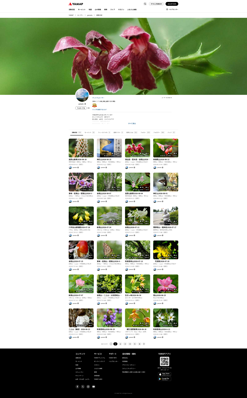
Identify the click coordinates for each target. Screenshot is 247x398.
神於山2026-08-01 (160, 193)
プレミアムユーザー (98, 98)
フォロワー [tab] (158, 132)
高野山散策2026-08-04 (134, 193)
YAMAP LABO (98, 379)
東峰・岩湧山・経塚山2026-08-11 (82, 193)
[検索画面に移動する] (145, 4)
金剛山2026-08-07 (104, 193)
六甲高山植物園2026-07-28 (79, 227)
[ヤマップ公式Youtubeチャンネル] (94, 387)
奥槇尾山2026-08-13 (161, 159)
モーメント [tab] (89, 132)
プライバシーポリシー (129, 365)
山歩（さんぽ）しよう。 (82, 379)
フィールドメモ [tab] (104, 132)
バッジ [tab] (171, 132)
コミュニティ (79, 372)
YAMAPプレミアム (99, 358)
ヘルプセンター (173, 9)
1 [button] (115, 344)
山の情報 (98, 9)
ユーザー (80, 15)
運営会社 (125, 358)
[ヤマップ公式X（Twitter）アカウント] (83, 387)
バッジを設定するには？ (99, 109)
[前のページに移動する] (111, 343)
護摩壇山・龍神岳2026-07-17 (164, 227)
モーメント (82, 9)
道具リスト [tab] (118, 132)
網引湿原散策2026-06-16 (135, 329)
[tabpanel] (123, 241)
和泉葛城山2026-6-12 (161, 329)
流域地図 (96, 376)
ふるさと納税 (132, 9)
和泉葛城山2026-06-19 (106, 329)
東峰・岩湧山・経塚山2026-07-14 (110, 261)
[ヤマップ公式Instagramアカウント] (88, 387)
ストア (112, 9)
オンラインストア (99, 361)
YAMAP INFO (113, 358)
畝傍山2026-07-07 (76, 295)
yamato (89, 15)
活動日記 (72, 9)
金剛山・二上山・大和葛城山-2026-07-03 (113, 295)
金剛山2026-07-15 (76, 261)
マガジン (121, 9)
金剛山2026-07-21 (132, 227)
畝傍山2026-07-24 (104, 227)
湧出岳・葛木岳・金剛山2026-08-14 (139, 159)
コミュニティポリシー (129, 368)
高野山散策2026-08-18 (77, 159)
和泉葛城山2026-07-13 (134, 261)
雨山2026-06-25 (159, 295)
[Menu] (88, 108)
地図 (90, 9)
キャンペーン (79, 376)
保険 (105, 9)
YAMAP (71, 15)
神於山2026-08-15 (104, 159)
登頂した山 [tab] (131, 132)
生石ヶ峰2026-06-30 (133, 295)
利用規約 (125, 361)
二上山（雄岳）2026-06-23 (79, 329)
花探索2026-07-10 (161, 261)
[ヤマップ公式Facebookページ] (77, 387)
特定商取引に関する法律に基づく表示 (133, 372)
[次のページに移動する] (143, 343)
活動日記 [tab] (76, 132)
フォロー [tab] (145, 132)
